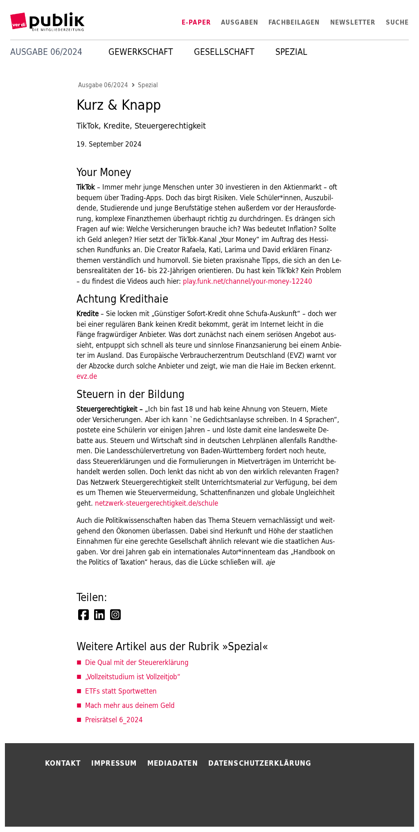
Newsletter (353, 22)
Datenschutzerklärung (259, 763)
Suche (397, 22)
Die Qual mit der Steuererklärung (137, 662)
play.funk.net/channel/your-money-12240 (247, 281)
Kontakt (63, 763)
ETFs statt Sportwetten (121, 691)
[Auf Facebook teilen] (84, 614)
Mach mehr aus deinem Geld (130, 705)
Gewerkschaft (140, 52)
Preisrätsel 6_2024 (114, 720)
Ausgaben (239, 22)
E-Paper (196, 22)
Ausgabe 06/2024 (103, 85)
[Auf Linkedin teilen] (100, 614)
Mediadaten (172, 763)
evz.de (87, 376)
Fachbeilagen (294, 22)
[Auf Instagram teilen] (116, 614)
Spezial (291, 52)
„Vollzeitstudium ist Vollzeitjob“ (132, 677)
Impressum (114, 763)
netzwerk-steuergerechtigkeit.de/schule (156, 503)
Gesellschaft (224, 52)
